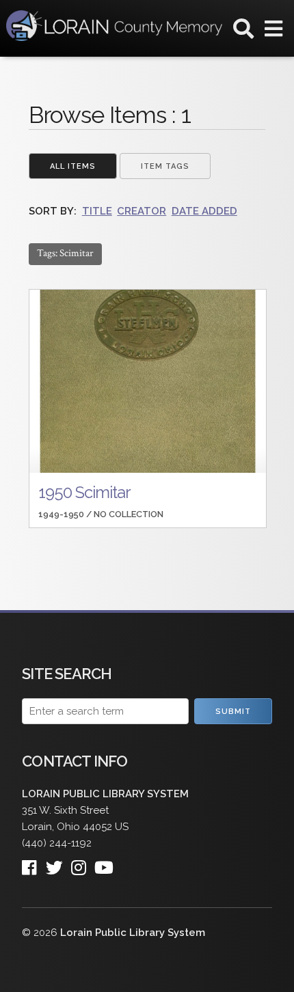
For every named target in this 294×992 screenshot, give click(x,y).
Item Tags (165, 166)
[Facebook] (33, 864)
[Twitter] (58, 864)
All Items (73, 166)
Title (97, 211)
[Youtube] (108, 864)
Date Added (204, 211)
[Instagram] (82, 864)
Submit (233, 711)
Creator (141, 211)
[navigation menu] (273, 31)
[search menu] (243, 31)
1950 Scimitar (84, 492)
